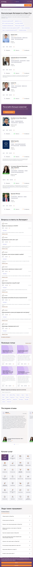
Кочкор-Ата (15, 399)
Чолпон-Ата (9, 401)
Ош (7, 394)
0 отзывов (17, 84)
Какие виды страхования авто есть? (10, 326)
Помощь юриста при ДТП (19, 25)
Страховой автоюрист (23, 30)
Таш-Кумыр (21, 399)
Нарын (22, 394)
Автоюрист (12, 39)
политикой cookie (21, 559)
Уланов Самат (14, 34)
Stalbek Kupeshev (15, 141)
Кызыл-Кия (22, 397)
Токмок (27, 394)
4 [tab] (17, 444)
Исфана (3, 399)
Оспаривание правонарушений (7, 25)
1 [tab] (14, 444)
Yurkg (4, 1)
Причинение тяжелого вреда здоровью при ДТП (11, 27)
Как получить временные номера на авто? (12, 269)
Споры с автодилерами (25, 27)
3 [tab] (16, 444)
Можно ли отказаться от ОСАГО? (10, 225)
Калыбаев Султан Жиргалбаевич (19, 118)
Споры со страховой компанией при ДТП (9, 30)
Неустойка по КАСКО (19, 23)
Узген (17, 397)
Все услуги (5, 9)
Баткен (7, 397)
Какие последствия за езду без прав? (11, 283)
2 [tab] (15, 444)
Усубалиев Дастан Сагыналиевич (19, 57)
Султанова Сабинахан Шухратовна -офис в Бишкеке (19, 167)
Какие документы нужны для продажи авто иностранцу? (15, 312)
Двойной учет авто (18, 21)
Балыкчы (27, 397)
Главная (2, 9)
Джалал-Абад (12, 394)
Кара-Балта (12, 397)
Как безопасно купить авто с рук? (10, 239)
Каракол (18, 394)
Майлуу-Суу (9, 399)
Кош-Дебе (26, 399)
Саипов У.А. (13, 82)
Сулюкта (3, 401)
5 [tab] (18, 444)
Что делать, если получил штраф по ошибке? (13, 254)
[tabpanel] (14, 427)
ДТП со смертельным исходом (7, 23)
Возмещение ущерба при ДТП (7, 21)
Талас (3, 397)
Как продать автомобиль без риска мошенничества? (14, 297)
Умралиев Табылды (15, 193)
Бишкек (3, 394)
